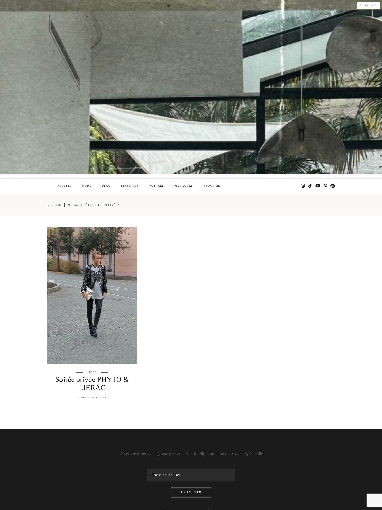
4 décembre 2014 (92, 397)
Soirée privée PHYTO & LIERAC (92, 383)
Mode (92, 372)
